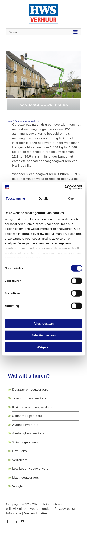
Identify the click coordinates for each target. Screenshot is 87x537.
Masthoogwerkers (25, 477)
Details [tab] (44, 198)
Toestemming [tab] (15, 198)
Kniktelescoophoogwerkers (32, 407)
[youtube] (22, 521)
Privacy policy (65, 508)
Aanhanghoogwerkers (28, 433)
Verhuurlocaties (36, 513)
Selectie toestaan (44, 335)
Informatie (13, 513)
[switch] (76, 280)
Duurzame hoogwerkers (30, 389)
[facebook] (8, 521)
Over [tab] (71, 198)
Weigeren (43, 347)
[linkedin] (15, 521)
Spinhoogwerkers (25, 442)
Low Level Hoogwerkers (30, 468)
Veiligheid (19, 486)
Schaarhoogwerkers (27, 416)
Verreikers (20, 460)
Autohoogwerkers (25, 424)
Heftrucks (19, 451)
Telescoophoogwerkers (29, 398)
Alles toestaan (44, 323)
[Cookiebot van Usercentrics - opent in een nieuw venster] (64, 187)
